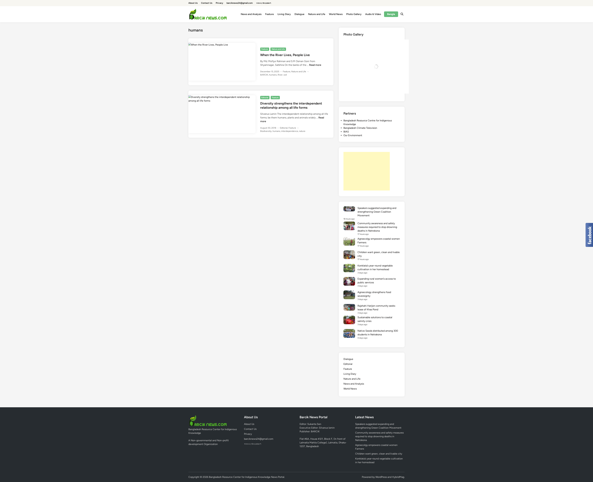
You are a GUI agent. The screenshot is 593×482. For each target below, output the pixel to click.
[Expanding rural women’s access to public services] (349, 282)
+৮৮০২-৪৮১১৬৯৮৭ (263, 3)
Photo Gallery (354, 14)
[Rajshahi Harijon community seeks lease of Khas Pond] (349, 308)
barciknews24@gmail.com (240, 3)
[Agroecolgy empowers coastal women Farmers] (349, 242)
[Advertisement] (366, 171)
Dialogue (299, 14)
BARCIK (264, 74)
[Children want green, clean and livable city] (349, 255)
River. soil (282, 74)
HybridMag (398, 477)
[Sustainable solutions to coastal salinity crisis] (349, 320)
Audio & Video (373, 14)
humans (273, 74)
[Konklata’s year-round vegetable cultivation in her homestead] (349, 268)
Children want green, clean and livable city (378, 453)
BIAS (346, 131)
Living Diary (284, 14)
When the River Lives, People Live (285, 55)
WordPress (381, 477)
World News (336, 14)
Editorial (264, 97)
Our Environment (352, 135)
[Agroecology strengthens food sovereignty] (349, 295)
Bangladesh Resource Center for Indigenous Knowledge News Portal (246, 477)
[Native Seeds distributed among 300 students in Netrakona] (349, 334)
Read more (315, 64)
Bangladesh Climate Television (360, 127)
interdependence (289, 131)
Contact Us (206, 3)
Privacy (219, 3)
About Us (193, 3)
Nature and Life (316, 14)
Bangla (391, 14)
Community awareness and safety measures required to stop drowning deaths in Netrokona (377, 227)
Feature (269, 14)
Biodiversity (266, 131)
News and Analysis (251, 14)
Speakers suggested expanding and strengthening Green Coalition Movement (376, 212)
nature (302, 131)
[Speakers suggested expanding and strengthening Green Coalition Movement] (349, 209)
